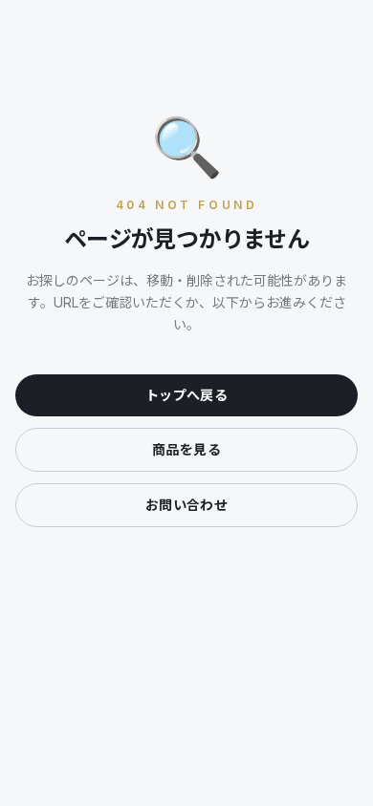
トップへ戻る (186, 395)
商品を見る (186, 449)
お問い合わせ (186, 505)
